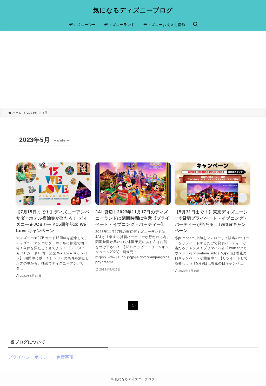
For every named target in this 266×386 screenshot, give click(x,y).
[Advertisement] (133, 69)
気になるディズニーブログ (133, 10)
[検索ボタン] (195, 25)
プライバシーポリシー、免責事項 (41, 357)
